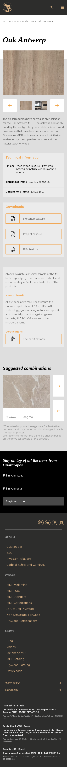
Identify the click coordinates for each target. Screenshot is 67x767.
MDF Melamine (17, 584)
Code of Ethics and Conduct (26, 564)
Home (7, 21)
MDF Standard (17, 597)
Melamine (28, 21)
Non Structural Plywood (23, 615)
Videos (11, 647)
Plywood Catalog (18, 665)
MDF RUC (13, 590)
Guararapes (14, 546)
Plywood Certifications (22, 621)
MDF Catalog (15, 659)
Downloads (14, 671)
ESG (9, 552)
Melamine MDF (17, 653)
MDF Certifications (19, 603)
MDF (16, 21)
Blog (10, 641)
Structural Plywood (20, 609)
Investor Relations (19, 558)
